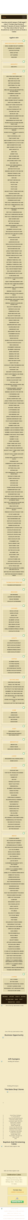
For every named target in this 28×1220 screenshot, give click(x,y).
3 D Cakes (14, 1184)
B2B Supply (22, 22)
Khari (16, 28)
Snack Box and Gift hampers (10, 22)
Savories (17, 30)
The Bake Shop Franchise (16, 24)
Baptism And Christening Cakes (14, 1180)
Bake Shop (22, 1218)
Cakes (5, 24)
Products (11, 1211)
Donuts (17, 26)
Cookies (14, 31)
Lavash (12, 30)
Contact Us (17, 1213)
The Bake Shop (14, 7)
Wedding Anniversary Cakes (14, 1178)
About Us (9, 1213)
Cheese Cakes (18, 1182)
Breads (23, 30)
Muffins (23, 26)
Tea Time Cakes (8, 28)
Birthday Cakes (10, 1182)
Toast (21, 28)
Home (5, 1211)
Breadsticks (4, 30)
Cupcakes (11, 26)
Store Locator (19, 1211)
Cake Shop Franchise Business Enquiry (13, 1215)
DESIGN (16, 1218)
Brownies (4, 26)
